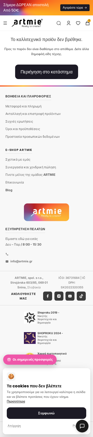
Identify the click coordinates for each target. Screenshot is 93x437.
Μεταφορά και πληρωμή (23, 106)
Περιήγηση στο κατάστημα (47, 72)
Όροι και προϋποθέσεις (22, 129)
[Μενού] (5, 23)
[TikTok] (81, 296)
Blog (8, 190)
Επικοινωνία (14, 182)
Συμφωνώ (46, 413)
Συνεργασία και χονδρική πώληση (30, 167)
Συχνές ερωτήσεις (19, 121)
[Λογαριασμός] (69, 23)
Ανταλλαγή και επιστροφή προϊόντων (33, 114)
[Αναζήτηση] (59, 23)
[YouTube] (69, 296)
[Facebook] (47, 296)
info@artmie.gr (21, 261)
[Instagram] (58, 296)
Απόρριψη (14, 426)
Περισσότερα (16, 401)
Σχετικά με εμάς (17, 159)
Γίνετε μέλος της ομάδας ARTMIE (30, 174)
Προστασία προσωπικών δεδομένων (32, 136)
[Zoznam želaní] (78, 23)
